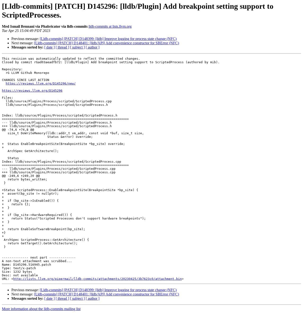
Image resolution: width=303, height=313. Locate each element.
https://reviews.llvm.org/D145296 (32, 90)
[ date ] (49, 47)
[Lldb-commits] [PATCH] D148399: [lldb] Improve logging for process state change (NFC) (108, 39)
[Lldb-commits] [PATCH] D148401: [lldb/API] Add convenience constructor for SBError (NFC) (106, 43)
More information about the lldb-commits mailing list (41, 309)
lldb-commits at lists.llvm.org (110, 26)
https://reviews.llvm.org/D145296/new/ (41, 83)
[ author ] (92, 47)
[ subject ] (77, 47)
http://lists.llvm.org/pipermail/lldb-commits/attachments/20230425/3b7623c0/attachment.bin (97, 279)
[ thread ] (62, 47)
